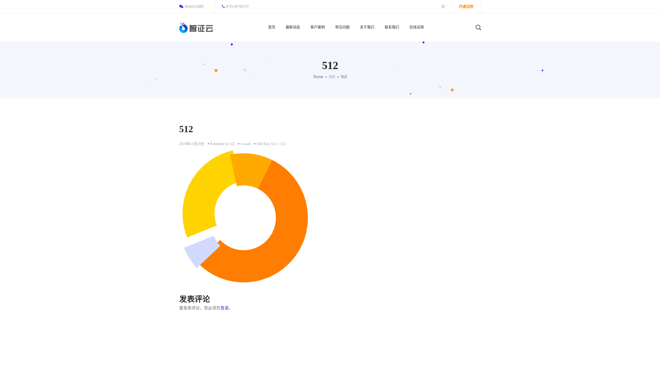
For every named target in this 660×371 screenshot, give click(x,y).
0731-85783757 (237, 7)
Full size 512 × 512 (271, 144)
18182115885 (194, 7)
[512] (245, 154)
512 (332, 76)
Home (318, 76)
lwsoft (246, 144)
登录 (224, 308)
